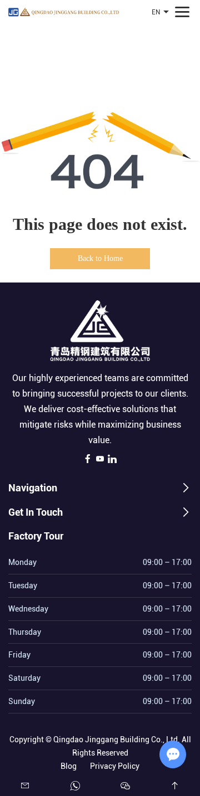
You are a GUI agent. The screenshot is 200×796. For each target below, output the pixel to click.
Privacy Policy (114, 766)
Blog (69, 766)
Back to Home (100, 258)
